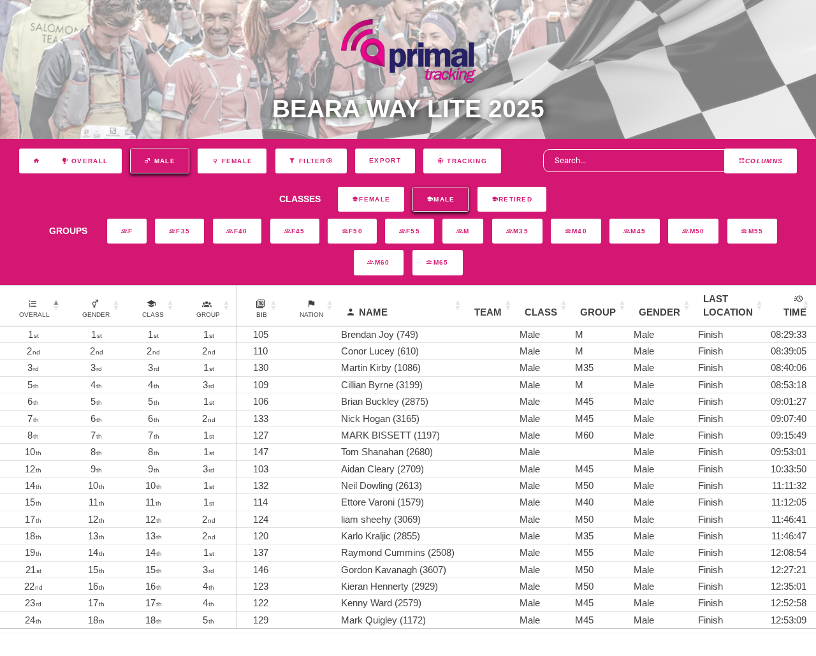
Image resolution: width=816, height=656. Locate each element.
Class (541, 312)
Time (794, 312)
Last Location (728, 305)
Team (488, 312)
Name (373, 312)
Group (598, 312)
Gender (659, 312)
